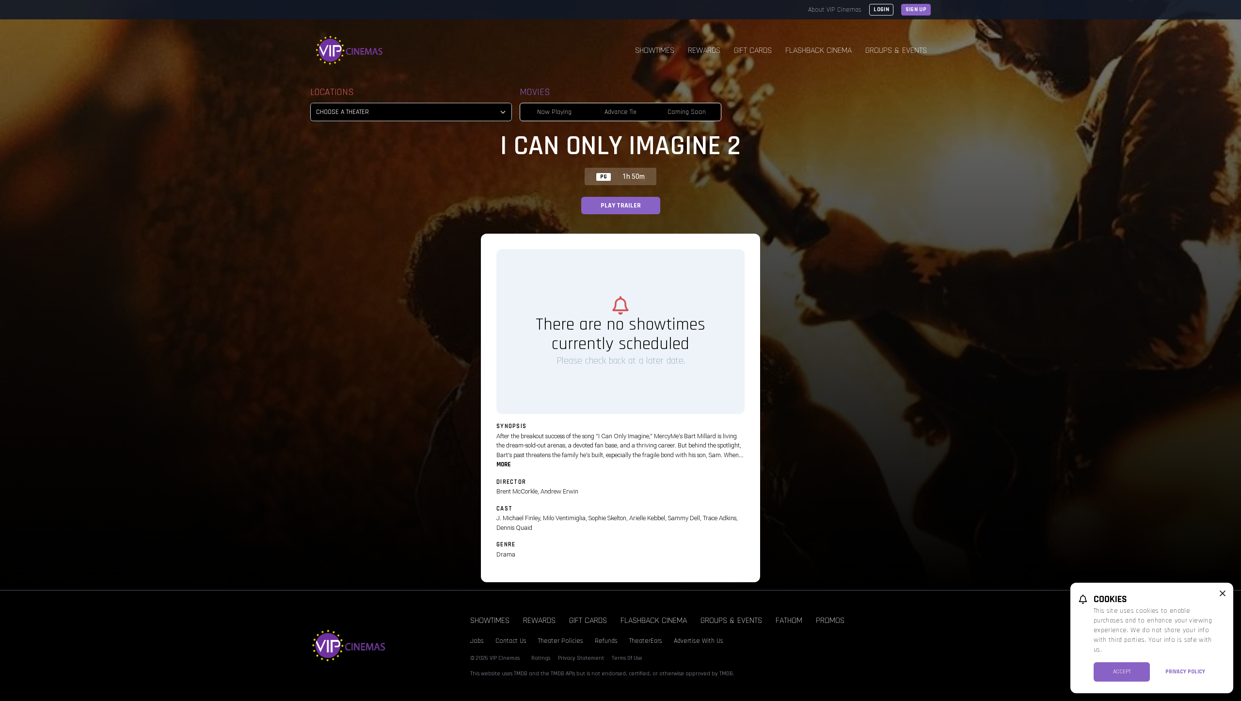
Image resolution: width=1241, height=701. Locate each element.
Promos (830, 620)
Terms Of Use (627, 658)
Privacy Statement (581, 658)
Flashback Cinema (818, 50)
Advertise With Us (698, 641)
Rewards (704, 50)
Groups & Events (896, 50)
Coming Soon (687, 112)
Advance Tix (620, 112)
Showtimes (654, 50)
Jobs (477, 641)
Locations (332, 92)
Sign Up (916, 9)
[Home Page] (349, 50)
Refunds (606, 641)
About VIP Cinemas (834, 9)
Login (881, 9)
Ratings (540, 658)
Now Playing (554, 112)
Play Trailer (621, 205)
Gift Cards (753, 50)
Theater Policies (560, 641)
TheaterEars (645, 641)
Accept (1122, 671)
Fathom (789, 620)
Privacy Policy (1185, 671)
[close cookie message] (1222, 593)
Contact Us (510, 641)
